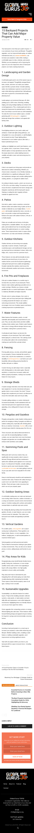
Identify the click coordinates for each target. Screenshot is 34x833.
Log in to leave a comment (17, 726)
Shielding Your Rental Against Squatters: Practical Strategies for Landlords (21, 708)
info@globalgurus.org (17, 812)
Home (5, 784)
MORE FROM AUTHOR (22, 685)
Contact (5, 788)
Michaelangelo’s (15, 116)
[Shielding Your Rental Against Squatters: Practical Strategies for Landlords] (6, 709)
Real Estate (4, 27)
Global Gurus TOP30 (17, 799)
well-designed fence (14, 359)
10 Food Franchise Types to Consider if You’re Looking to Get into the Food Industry (15, 668)
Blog (24, 784)
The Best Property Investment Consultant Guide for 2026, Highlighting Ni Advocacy (21, 700)
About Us (12, 784)
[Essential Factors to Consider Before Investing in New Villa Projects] (6, 692)
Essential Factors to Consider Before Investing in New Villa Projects (21, 692)
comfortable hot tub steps (9, 468)
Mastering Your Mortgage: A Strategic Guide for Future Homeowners (18, 678)
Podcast (18, 784)
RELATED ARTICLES (8, 685)
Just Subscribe (17, 819)
